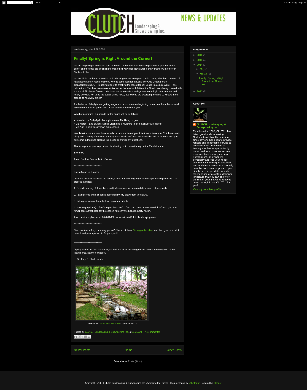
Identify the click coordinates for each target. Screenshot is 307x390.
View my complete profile (207, 189)
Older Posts (174, 349)
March (204, 73)
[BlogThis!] (79, 337)
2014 (200, 64)
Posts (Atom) (135, 361)
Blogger (217, 383)
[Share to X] (82, 337)
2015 (200, 60)
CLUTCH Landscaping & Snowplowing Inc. (211, 126)
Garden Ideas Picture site (109, 323)
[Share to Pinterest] (89, 337)
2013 (200, 91)
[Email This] (75, 337)
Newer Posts (82, 349)
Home (128, 349)
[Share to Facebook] (85, 337)
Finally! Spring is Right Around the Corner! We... (211, 81)
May (202, 69)
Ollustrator (194, 383)
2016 (200, 55)
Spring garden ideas (143, 230)
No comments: (152, 332)
